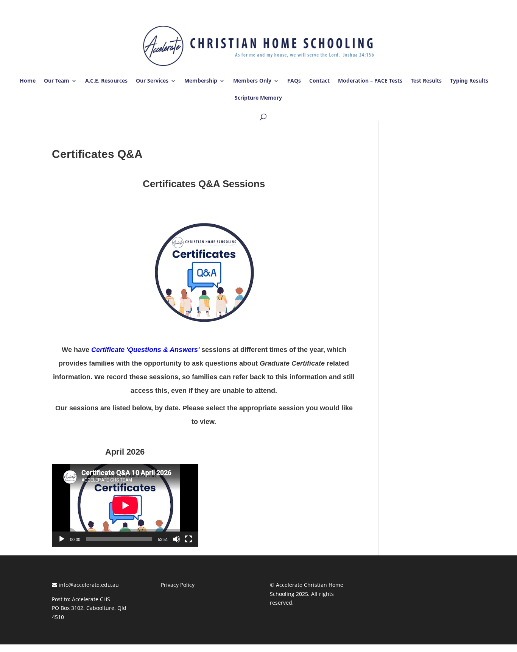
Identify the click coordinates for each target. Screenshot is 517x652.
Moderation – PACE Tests (370, 81)
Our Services (152, 81)
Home (28, 81)
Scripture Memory (258, 98)
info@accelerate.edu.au (88, 584)
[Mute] (176, 539)
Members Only (252, 81)
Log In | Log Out (444, 7)
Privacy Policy (178, 584)
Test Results (426, 81)
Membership (200, 81)
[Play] (61, 539)
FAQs (294, 81)
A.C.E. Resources (106, 81)
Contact (319, 81)
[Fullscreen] (188, 539)
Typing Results (469, 81)
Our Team (56, 81)
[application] (125, 505)
